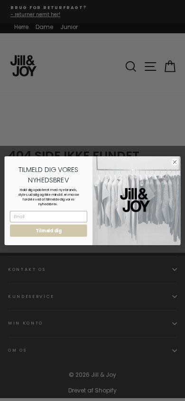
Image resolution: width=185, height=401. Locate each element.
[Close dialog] (175, 162)
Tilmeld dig (49, 231)
